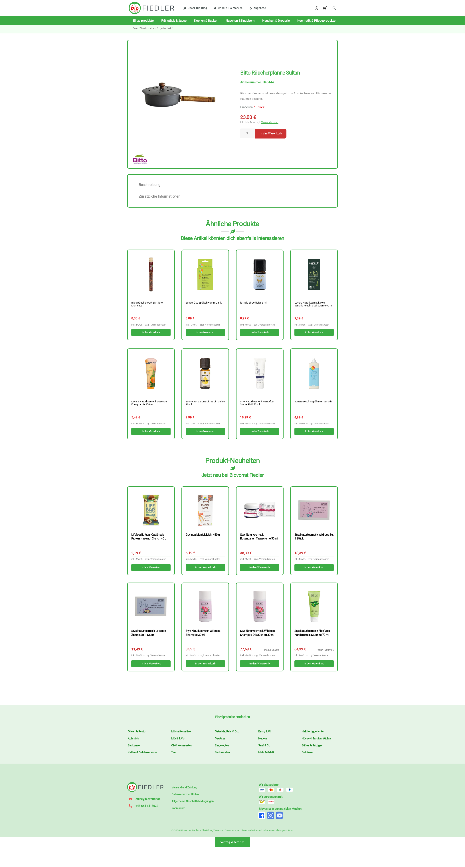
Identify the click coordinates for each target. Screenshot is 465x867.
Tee (173, 752)
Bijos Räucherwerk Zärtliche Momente (147, 304)
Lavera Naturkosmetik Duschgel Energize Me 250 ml (149, 403)
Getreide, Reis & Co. (227, 731)
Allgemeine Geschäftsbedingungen (193, 801)
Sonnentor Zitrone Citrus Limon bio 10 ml (205, 403)
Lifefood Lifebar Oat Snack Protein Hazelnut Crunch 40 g (148, 536)
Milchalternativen (181, 731)
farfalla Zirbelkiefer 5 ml (253, 302)
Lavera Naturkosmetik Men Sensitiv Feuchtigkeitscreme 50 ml (313, 304)
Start (135, 28)
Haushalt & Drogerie (276, 20)
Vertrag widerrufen (233, 842)
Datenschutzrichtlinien (185, 794)
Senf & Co (264, 745)
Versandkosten (269, 122)
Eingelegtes (222, 745)
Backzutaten (222, 752)
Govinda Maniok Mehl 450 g (203, 534)
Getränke (307, 752)
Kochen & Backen (206, 20)
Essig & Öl (264, 731)
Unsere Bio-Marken (230, 8)
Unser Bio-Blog (197, 8)
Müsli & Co (178, 738)
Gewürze (220, 738)
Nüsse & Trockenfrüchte (316, 738)
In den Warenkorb (271, 133)
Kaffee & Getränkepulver (142, 752)
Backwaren (134, 745)
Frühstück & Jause (174, 20)
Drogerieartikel (164, 28)
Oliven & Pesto (136, 731)
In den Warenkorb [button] (151, 332)
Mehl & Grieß (266, 752)
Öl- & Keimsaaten (181, 745)
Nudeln (262, 738)
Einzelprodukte (143, 20)
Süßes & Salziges (312, 745)
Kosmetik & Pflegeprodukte (316, 20)
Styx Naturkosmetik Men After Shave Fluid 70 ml (257, 403)
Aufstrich (133, 738)
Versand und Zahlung (184, 787)
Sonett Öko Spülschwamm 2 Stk (204, 302)
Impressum (178, 808)
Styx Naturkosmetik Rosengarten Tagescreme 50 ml (259, 536)
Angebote (260, 8)
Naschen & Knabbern (240, 20)
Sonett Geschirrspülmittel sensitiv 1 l (313, 403)
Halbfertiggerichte (313, 731)
